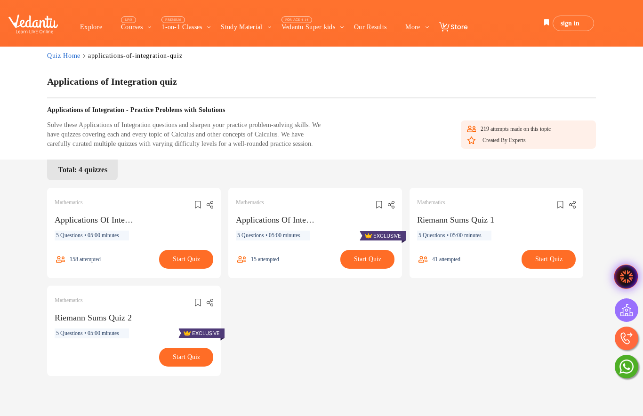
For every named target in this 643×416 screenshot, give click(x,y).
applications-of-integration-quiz (135, 55)
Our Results (370, 27)
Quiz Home (63, 55)
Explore (91, 27)
